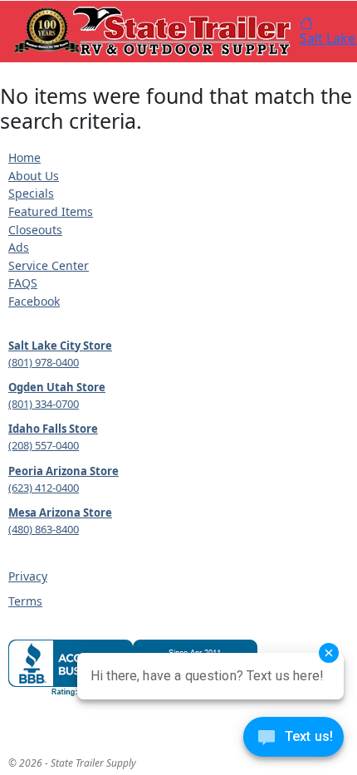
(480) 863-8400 (43, 529)
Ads (18, 247)
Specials (31, 193)
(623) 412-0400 (43, 487)
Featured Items (50, 211)
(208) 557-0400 (43, 445)
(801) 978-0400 (43, 362)
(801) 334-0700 (43, 403)
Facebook (34, 301)
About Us (33, 176)
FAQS (22, 283)
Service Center (48, 265)
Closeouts (35, 230)
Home (24, 157)
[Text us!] (293, 741)
